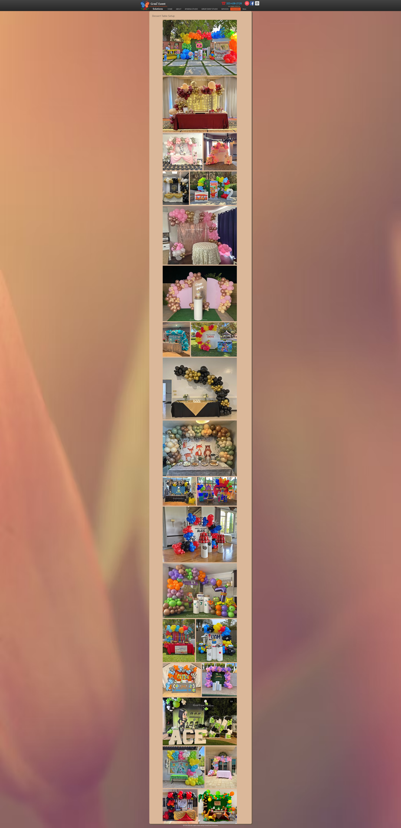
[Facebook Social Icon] (252, 3)
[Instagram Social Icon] (257, 3)
